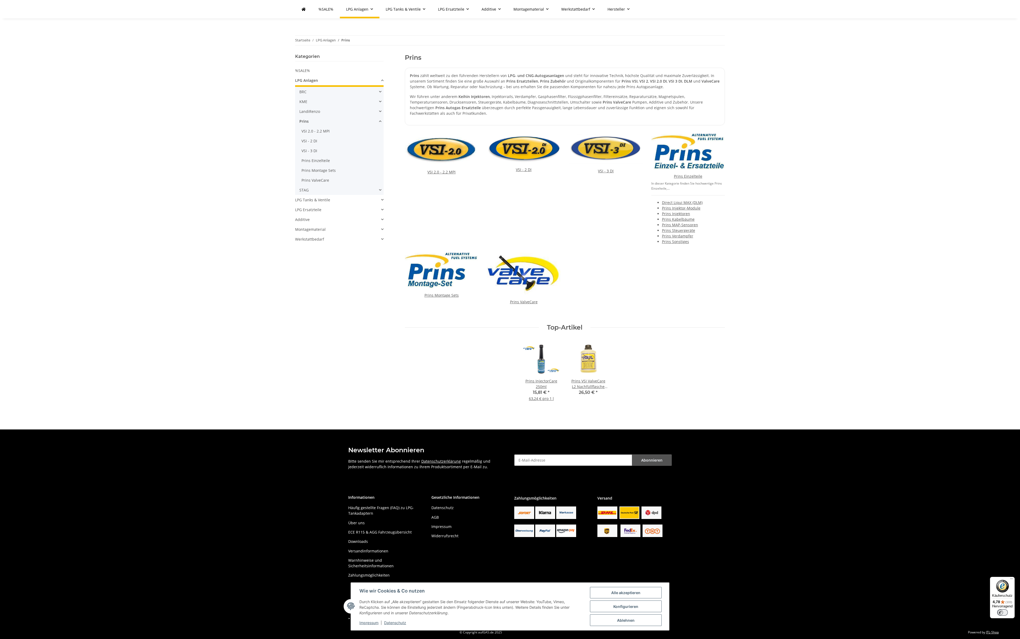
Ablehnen (626, 620)
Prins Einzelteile (688, 176)
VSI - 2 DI (524, 169)
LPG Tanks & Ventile (312, 199)
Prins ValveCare (524, 301)
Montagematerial (310, 229)
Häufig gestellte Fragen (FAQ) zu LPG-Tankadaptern (381, 510)
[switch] (1002, 612)
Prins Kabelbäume (678, 219)
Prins (304, 121)
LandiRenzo (309, 111)
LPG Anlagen (306, 80)
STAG (304, 190)
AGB (435, 517)
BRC (303, 91)
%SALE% (302, 70)
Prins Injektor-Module (681, 208)
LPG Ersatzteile (308, 209)
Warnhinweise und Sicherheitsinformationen (371, 563)
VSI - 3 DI (606, 170)
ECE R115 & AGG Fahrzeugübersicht (380, 532)
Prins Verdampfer (677, 235)
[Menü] (1011, 580)
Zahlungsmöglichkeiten (369, 575)
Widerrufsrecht (444, 535)
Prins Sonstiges (675, 241)
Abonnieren (651, 460)
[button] (339, 81)
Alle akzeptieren (625, 592)
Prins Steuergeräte (678, 230)
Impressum (369, 622)
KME (303, 101)
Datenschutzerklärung (441, 461)
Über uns (356, 522)
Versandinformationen (368, 550)
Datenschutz (395, 622)
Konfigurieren (625, 606)
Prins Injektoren (676, 213)
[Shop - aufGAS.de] (303, 9)
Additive (302, 219)
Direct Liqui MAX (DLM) (682, 202)
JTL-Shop (992, 632)
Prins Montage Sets (441, 295)
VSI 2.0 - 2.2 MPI (441, 171)
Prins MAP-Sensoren (680, 224)
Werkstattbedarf (309, 239)
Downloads (358, 541)
